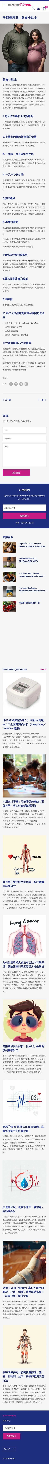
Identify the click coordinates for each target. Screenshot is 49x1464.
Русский (7, 1449)
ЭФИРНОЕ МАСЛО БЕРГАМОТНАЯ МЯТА (28, 559)
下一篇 (41, 400)
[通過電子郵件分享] (26, 384)
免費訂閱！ (24, 516)
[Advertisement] (24, 643)
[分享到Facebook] (11, 384)
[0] (44, 8)
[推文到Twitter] (21, 384)
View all (43, 669)
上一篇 (8, 400)
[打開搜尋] (33, 8)
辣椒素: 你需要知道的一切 (29, 603)
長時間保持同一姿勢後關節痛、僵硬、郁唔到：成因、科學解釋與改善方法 (23, 1376)
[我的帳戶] (38, 8)
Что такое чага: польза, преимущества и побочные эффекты (31, 574)
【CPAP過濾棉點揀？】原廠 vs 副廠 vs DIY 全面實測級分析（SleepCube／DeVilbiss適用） (24, 724)
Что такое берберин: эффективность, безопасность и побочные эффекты (32, 589)
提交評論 (16, 472)
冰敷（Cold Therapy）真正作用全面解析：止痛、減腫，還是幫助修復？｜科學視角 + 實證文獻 (23, 1291)
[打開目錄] (4, 5)
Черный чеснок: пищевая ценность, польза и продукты (32, 545)
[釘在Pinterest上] (16, 384)
